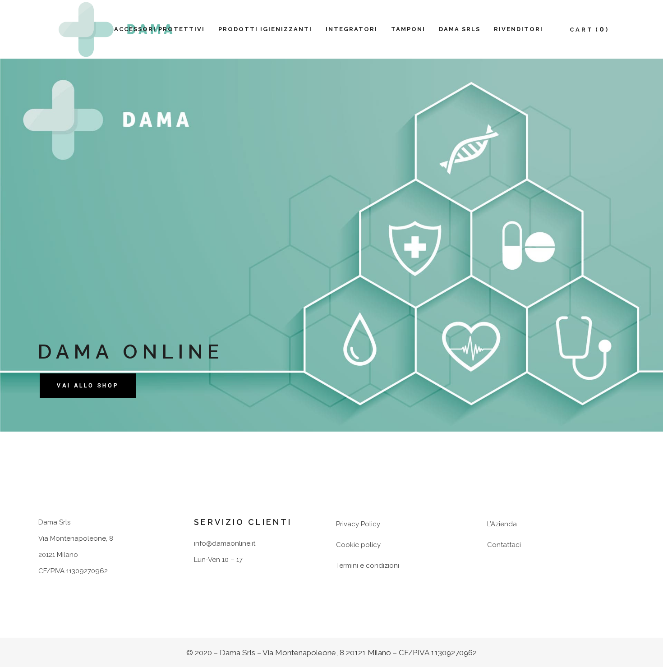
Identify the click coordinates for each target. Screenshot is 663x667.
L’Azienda (502, 524)
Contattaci (504, 545)
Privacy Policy (358, 524)
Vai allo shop (88, 385)
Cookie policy (358, 545)
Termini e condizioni (367, 565)
